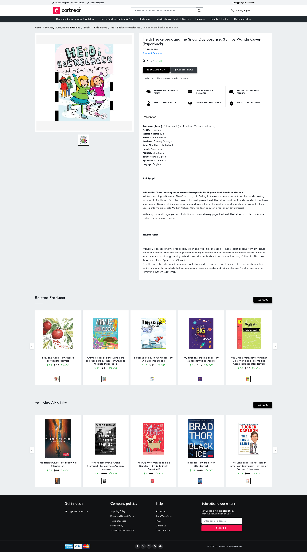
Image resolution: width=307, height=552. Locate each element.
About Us (160, 511)
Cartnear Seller (163, 530)
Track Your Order (164, 516)
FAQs (158, 520)
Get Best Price (185, 69)
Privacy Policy (116, 525)
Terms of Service (118, 520)
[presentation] (32, 346)
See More (263, 299)
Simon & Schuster (152, 53)
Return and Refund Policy (122, 516)
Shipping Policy (117, 511)
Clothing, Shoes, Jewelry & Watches (75, 19)
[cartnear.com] (67, 10)
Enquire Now (157, 69)
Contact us (161, 525)
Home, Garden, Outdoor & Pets (116, 19)
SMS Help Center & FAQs (122, 530)
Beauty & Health (219, 19)
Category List (241, 19)
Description (149, 116)
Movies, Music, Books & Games (173, 19)
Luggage (200, 19)
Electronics (144, 19)
